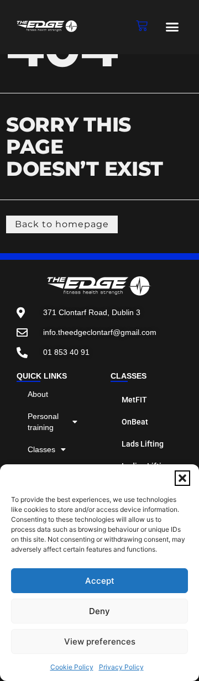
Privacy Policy (121, 667)
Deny (99, 611)
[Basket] (142, 26)
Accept (99, 580)
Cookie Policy (71, 667)
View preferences (99, 641)
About (38, 394)
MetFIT (134, 399)
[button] (182, 478)
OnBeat (135, 421)
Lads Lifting (143, 443)
